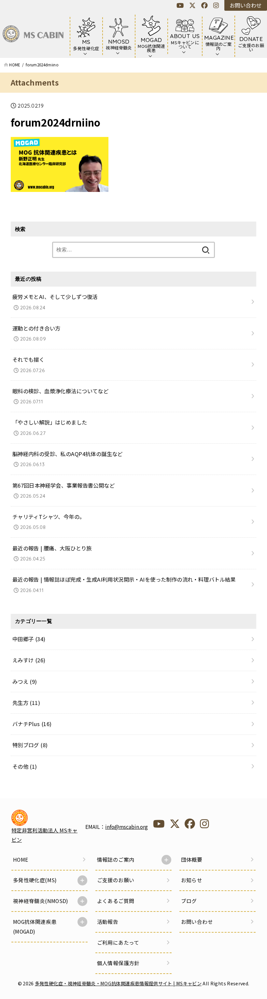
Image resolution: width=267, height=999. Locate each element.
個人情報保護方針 (118, 963)
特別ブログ (30, 745)
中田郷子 (29, 639)
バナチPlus (32, 724)
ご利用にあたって (118, 942)
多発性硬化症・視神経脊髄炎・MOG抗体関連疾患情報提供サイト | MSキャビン (118, 983)
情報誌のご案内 (115, 859)
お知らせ (192, 880)
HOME (20, 859)
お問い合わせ (245, 5)
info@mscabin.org (126, 826)
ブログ (189, 901)
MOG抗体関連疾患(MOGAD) (35, 926)
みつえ (24, 681)
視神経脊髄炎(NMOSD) (40, 901)
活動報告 (108, 921)
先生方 (26, 703)
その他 (24, 766)
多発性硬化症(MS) (35, 880)
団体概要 (192, 859)
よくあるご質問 (115, 901)
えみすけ (29, 660)
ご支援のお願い (115, 880)
